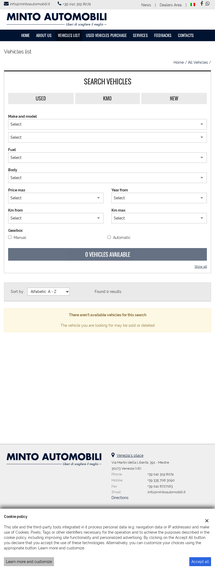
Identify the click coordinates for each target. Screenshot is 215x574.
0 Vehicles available (107, 254)
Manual (20, 237)
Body (12, 170)
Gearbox (15, 230)
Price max (16, 190)
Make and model (22, 116)
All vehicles (198, 62)
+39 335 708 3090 (161, 480)
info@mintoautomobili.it (30, 4)
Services (140, 35)
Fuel (12, 150)
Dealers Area (171, 5)
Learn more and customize (29, 562)
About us (44, 35)
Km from (15, 210)
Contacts (186, 35)
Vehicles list (69, 35)
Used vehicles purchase (106, 35)
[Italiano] (192, 4)
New (174, 98)
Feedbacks (163, 35)
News (146, 5)
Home (25, 35)
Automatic (122, 237)
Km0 (107, 98)
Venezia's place (130, 455)
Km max (118, 210)
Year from (119, 190)
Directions (119, 498)
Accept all (200, 562)
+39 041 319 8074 (76, 4)
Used (41, 98)
